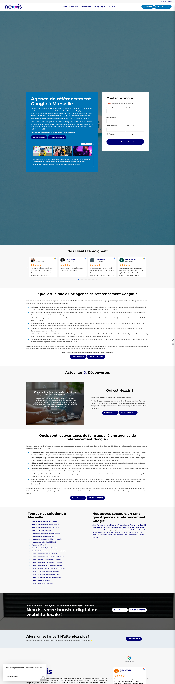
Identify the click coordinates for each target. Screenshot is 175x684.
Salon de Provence (110, 527)
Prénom (111, 108)
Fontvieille (142, 530)
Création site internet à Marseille (42, 583)
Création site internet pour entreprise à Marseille (47, 566)
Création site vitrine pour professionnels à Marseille (48, 568)
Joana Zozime (70, 259)
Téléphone (111, 125)
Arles (143, 527)
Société (111, 117)
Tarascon (141, 535)
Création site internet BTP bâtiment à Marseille (47, 563)
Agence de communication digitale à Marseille (47, 539)
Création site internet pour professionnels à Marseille (49, 551)
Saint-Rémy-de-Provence (111, 535)
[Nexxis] (13, 7)
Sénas (121, 535)
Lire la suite (55, 414)
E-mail (130, 125)
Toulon (100, 530)
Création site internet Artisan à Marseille (44, 554)
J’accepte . (121, 134)
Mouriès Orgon (134, 532)
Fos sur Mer (130, 527)
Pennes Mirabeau (123, 525)
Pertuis (113, 530)
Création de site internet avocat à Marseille (45, 571)
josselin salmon (101, 259)
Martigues (100, 527)
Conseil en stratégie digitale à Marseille (44, 548)
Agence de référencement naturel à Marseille (46, 533)
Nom (129, 108)
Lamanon (96, 532)
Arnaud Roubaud (130, 259)
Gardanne (106, 525)
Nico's (38, 259)
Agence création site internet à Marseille (44, 521)
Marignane (113, 525)
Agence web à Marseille (39, 545)
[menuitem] (163, 1)
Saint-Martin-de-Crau (130, 535)
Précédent (30, 403)
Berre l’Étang (140, 525)
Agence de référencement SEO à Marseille (45, 527)
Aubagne (138, 527)
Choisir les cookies (12, 676)
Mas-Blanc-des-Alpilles (106, 532)
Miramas (119, 527)
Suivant (79, 403)
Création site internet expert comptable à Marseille (48, 557)
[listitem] (173, 340)
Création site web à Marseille (41, 580)
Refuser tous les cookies (30, 672)
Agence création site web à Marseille (43, 536)
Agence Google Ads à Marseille (42, 530)
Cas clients (163, 1)
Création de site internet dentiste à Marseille (46, 574)
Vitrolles (132, 525)
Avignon (95, 530)
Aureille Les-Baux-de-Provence (129, 530)
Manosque (107, 530)
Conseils (170, 1)
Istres (124, 527)
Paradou (95, 537)
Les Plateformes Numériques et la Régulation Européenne (55, 391)
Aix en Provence (98, 525)
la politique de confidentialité (123, 134)
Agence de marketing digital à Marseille (44, 542)
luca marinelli (124, 670)
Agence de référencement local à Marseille (45, 524)
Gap (117, 530)
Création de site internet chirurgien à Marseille (46, 577)
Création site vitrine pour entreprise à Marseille (47, 560)
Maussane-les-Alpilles (121, 532)
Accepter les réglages (13, 672)
